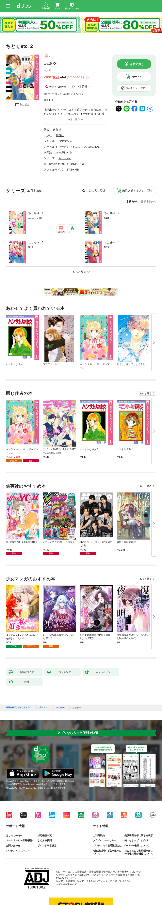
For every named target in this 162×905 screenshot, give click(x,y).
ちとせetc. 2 (111, 213)
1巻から (132, 201)
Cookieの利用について (136, 845)
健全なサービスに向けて (137, 840)
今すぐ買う (137, 64)
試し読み (25, 104)
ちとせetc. (64, 158)
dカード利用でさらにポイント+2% (62, 93)
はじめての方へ (14, 835)
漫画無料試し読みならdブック (19, 707)
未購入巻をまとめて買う (137, 190)
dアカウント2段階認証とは (107, 845)
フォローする (55, 63)
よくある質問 (45, 840)
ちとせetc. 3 (35, 242)
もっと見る (146, 393)
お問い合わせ (13, 845)
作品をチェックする (136, 88)
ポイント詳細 (79, 86)
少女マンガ (65, 141)
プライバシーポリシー (105, 840)
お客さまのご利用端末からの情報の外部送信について (138, 852)
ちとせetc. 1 (35, 213)
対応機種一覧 (45, 835)
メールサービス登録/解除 (19, 840)
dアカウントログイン (17, 850)
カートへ (136, 76)
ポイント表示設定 (47, 845)
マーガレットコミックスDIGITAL (79, 146)
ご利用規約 (99, 835)
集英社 (60, 135)
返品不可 (48, 99)
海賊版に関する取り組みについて (107, 852)
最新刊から (148, 201)
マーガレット (64, 152)
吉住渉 (48, 63)
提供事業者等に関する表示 (138, 835)
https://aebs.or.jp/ (67, 884)
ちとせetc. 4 (111, 242)
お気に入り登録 (95, 190)
